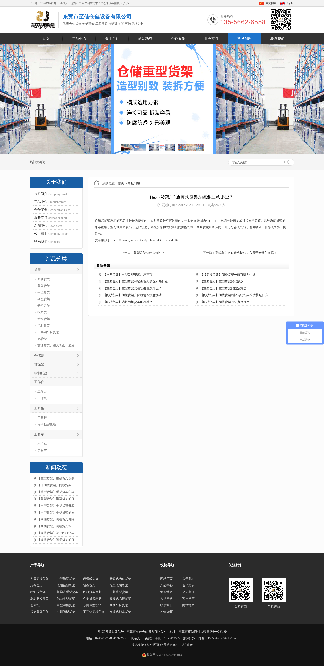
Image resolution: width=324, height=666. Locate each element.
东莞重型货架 (92, 598)
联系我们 (277, 38)
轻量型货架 (64, 611)
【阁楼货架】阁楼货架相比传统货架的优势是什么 (58, 526)
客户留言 (188, 598)
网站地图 (188, 605)
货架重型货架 (39, 605)
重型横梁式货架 (94, 611)
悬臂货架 (43, 305)
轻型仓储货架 (119, 578)
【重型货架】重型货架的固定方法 (58, 512)
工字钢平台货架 (48, 332)
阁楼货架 (43, 279)
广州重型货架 (119, 585)
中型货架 (43, 292)
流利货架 (43, 325)
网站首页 (166, 578)
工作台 (39, 382)
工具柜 (39, 408)
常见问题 (244, 38)
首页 (46, 38)
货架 (37, 269)
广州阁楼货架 (66, 605)
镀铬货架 (43, 319)
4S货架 (42, 339)
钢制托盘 (40, 373)
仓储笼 (39, 355)
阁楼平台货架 (119, 598)
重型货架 (43, 286)
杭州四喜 (153, 645)
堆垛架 (39, 364)
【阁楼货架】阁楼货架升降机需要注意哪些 (58, 519)
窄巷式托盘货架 (120, 605)
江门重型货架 (119, 611)
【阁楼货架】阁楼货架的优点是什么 (58, 540)
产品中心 (79, 38)
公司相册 (188, 592)
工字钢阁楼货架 (94, 605)
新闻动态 (145, 38)
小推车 (42, 444)
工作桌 (42, 398)
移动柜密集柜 (46, 424)
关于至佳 (112, 38)
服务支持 (211, 38)
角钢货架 (36, 578)
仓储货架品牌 (92, 592)
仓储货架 (36, 598)
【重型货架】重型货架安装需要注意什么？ (58, 505)
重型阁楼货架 (66, 598)
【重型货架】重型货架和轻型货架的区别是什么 (58, 492)
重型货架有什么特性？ (149, 252)
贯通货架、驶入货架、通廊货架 (57, 345)
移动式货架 (38, 585)
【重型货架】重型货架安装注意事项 (58, 478)
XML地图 (166, 611)
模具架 (42, 312)
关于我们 (188, 578)
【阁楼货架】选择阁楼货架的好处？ (58, 533)
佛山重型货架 (66, 592)
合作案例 (178, 38)
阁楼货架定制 (92, 585)
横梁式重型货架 (67, 585)
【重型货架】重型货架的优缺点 (58, 498)
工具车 (39, 434)
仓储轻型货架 (66, 578)
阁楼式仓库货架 (120, 592)
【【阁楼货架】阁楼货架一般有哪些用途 (58, 485)
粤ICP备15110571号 (110, 631)
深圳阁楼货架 (39, 592)
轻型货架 (43, 299)
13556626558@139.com (223, 638)
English (290, 3)
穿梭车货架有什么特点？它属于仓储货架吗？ (246, 252)
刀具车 (42, 450)
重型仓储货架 (39, 611)
